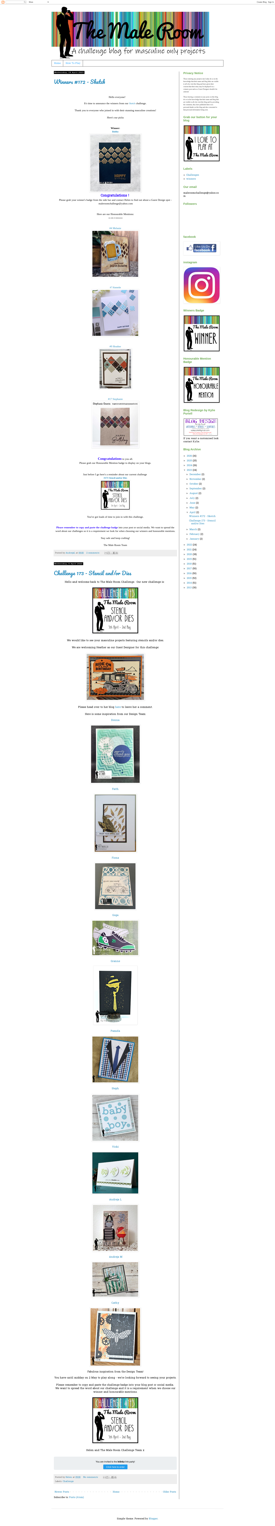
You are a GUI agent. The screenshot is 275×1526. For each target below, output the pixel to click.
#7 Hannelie (115, 287)
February (194, 534)
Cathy (115, 1303)
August (194, 493)
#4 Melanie (115, 228)
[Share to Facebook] (114, 553)
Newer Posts (62, 1492)
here (118, 707)
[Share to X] (111, 553)
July (192, 498)
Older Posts (169, 1492)
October (194, 484)
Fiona (115, 858)
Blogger (153, 1519)
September (196, 488)
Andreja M (115, 1257)
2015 (189, 578)
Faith (115, 789)
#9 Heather (115, 346)
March (193, 529)
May (192, 508)
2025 (190, 461)
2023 (190, 470)
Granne (115, 961)
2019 (189, 559)
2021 (189, 550)
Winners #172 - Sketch (79, 81)
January (194, 539)
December (195, 474)
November (195, 479)
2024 (190, 465)
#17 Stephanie (115, 399)
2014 (189, 583)
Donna (115, 720)
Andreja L (115, 1200)
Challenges (192, 175)
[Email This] (105, 553)
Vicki (115, 1147)
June (192, 503)
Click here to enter (115, 1467)
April (192, 512)
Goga (115, 915)
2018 (189, 564)
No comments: (91, 1477)
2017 (189, 568)
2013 (189, 588)
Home (57, 63)
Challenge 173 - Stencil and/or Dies (92, 572)
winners (191, 179)
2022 (190, 545)
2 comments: (93, 553)
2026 (190, 456)
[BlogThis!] (108, 553)
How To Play (73, 63)
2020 (190, 554)
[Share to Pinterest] (116, 553)
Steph (115, 1089)
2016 (189, 573)
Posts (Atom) (76, 1497)
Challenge (68, 1481)
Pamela (115, 1031)
